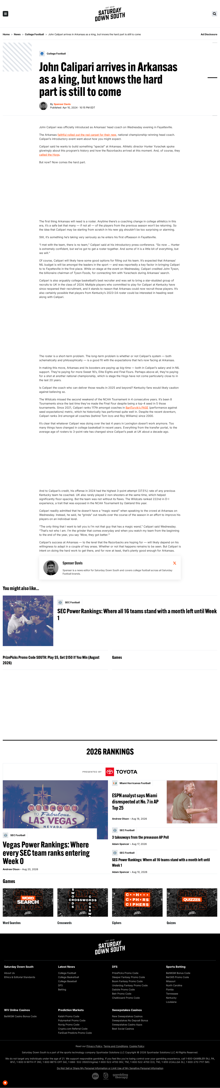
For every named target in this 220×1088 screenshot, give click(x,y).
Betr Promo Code (121, 993)
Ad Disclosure (209, 34)
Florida (170, 989)
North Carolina (174, 985)
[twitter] (175, 563)
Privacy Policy (94, 1046)
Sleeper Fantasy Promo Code (128, 977)
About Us (9, 973)
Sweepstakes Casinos (127, 1010)
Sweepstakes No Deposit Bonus (130, 1020)
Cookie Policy (136, 1046)
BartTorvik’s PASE (137, 407)
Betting (62, 989)
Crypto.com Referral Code (72, 1028)
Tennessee (172, 993)
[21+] (95, 1076)
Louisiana (171, 1001)
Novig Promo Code (68, 1024)
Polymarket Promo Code (71, 1020)
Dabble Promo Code (123, 989)
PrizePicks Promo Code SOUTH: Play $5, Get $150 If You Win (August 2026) (51, 660)
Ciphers (116, 923)
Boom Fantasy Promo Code (127, 981)
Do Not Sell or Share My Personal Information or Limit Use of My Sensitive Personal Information (110, 1068)
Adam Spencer (120, 843)
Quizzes (171, 923)
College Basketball (68, 977)
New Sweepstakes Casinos (127, 1016)
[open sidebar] (5, 13)
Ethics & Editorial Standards (19, 977)
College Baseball (67, 981)
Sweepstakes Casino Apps (127, 1024)
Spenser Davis (62, 104)
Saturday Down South (19, 966)
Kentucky (171, 997)
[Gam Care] (106, 1076)
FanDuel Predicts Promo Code (75, 1032)
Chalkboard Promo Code (126, 997)
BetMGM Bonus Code (178, 973)
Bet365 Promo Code (177, 977)
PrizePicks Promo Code (125, 973)
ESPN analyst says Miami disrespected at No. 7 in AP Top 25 (135, 801)
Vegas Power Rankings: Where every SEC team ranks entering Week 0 (46, 852)
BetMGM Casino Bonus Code (20, 1016)
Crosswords (64, 923)
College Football (67, 973)
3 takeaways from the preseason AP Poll (140, 837)
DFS (60, 985)
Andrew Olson (11, 869)
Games (117, 657)
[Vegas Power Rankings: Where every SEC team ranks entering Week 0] (55, 809)
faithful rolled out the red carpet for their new (87, 134)
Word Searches (12, 923)
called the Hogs (49, 154)
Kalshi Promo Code (68, 1016)
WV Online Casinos (17, 1010)
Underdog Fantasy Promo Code (130, 985)
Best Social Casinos (123, 1028)
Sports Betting (175, 966)
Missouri (170, 981)
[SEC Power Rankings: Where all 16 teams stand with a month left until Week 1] (28, 621)
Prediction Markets (71, 1010)
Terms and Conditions (115, 1046)
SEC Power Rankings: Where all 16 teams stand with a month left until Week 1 (137, 614)
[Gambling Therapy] (120, 1076)
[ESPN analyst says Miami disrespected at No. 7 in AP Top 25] (192, 801)
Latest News (66, 966)
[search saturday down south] (214, 13)
